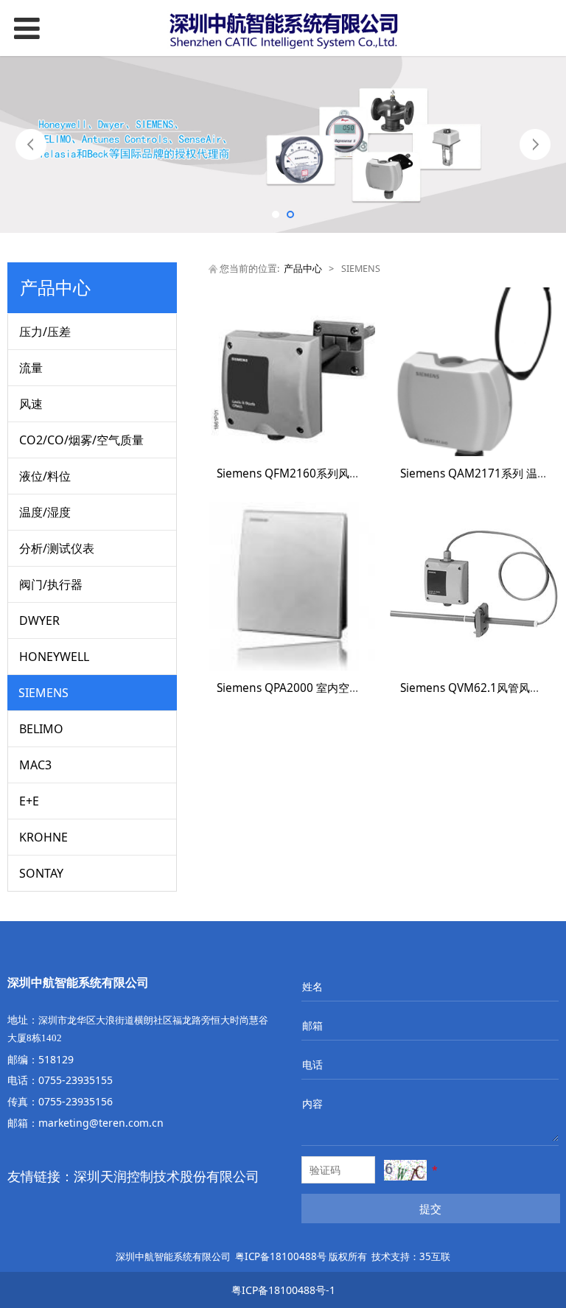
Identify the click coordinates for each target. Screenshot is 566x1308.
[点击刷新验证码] (405, 1170)
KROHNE (43, 837)
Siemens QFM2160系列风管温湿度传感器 (322, 473)
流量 (31, 368)
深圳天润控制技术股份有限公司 (166, 1176)
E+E (29, 801)
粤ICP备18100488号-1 (283, 1290)
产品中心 (303, 268)
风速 (31, 404)
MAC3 (35, 765)
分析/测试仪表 (56, 548)
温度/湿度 (45, 512)
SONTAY (41, 873)
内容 (312, 1104)
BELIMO (41, 729)
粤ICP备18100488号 (280, 1256)
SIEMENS (43, 693)
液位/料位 (45, 476)
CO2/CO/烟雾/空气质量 (81, 440)
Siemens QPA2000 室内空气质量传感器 (316, 688)
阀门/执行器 (51, 584)
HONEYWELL (54, 656)
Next (535, 144)
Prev (31, 144)
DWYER (39, 620)
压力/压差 (45, 331)
